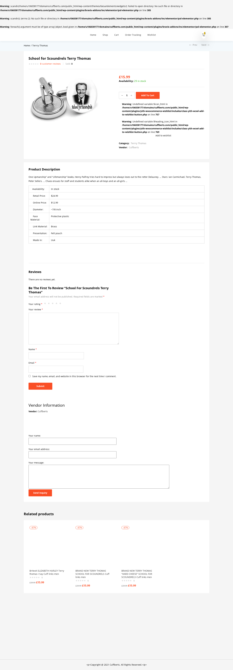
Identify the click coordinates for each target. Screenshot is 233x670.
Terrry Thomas (40, 45)
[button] (203, 35)
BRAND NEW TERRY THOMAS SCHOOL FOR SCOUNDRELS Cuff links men (92, 574)
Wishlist (151, 34)
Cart (116, 34)
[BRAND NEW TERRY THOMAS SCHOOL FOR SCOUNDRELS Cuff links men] (93, 548)
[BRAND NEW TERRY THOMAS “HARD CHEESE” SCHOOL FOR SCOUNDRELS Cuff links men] (139, 548)
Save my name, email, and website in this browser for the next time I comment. (74, 376)
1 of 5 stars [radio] (46, 304)
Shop (105, 34)
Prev (195, 44)
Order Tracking (133, 34)
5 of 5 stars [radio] (61, 304)
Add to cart (147, 95)
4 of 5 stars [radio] (57, 304)
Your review (36, 309)
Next (203, 44)
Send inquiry (40, 492)
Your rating (35, 304)
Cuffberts (134, 147)
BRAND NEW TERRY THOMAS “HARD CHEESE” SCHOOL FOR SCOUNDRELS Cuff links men (136, 574)
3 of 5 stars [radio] (53, 304)
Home (93, 34)
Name (33, 349)
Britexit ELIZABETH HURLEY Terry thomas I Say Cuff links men (46, 572)
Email (32, 362)
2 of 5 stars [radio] (50, 304)
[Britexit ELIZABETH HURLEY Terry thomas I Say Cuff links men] (47, 548)
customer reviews (50, 63)
